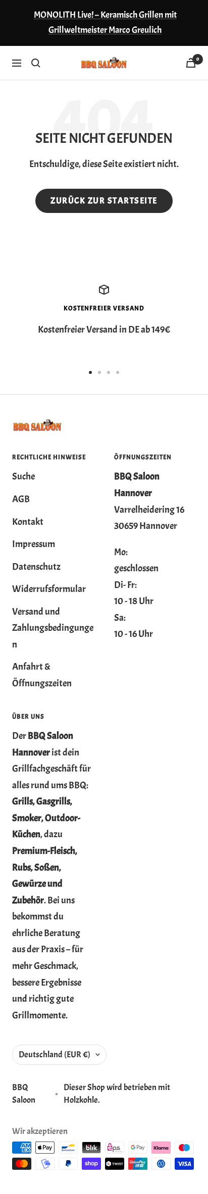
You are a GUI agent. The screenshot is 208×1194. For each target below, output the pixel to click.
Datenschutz (36, 567)
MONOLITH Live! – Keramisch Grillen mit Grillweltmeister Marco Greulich (105, 22)
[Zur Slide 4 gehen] (117, 372)
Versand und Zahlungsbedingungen (52, 628)
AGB (21, 499)
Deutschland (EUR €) (54, 1054)
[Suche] (35, 63)
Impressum (33, 544)
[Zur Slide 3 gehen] (108, 372)
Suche (23, 476)
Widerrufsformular (49, 589)
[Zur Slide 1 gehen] (90, 372)
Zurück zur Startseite (104, 200)
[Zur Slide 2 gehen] (99, 372)
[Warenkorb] (191, 63)
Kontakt (27, 522)
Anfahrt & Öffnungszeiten (42, 675)
